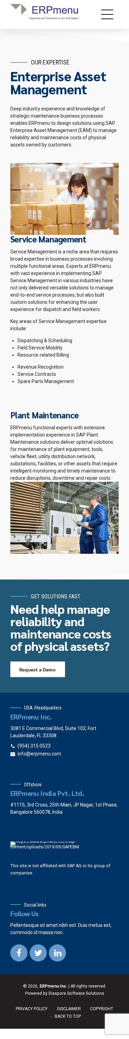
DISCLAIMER (69, 1008)
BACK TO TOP (68, 1016)
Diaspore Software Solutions (76, 993)
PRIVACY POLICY (31, 1008)
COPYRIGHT (101, 1008)
